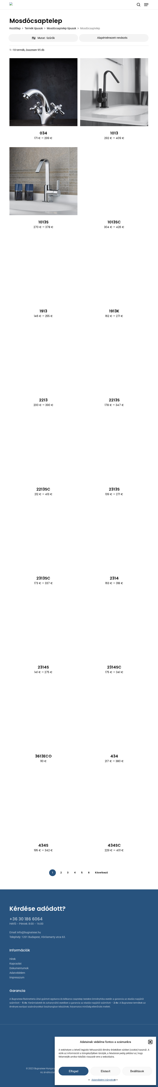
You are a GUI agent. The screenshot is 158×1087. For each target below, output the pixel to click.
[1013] (114, 92)
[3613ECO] (43, 715)
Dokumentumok (19, 968)
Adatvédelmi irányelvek (104, 1080)
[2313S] (114, 448)
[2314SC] (114, 626)
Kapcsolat (15, 963)
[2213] (43, 359)
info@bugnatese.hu (29, 932)
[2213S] (114, 359)
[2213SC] (43, 448)
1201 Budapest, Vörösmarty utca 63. (44, 937)
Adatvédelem (17, 972)
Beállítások (137, 1071)
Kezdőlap (15, 28)
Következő (101, 872)
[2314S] (43, 626)
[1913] (43, 270)
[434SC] (114, 804)
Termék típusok (34, 28)
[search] (138, 4)
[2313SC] (43, 537)
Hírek (12, 958)
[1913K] (114, 270)
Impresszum (16, 977)
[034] (43, 92)
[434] (114, 715)
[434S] (43, 804)
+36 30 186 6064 (26, 919)
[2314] (114, 537)
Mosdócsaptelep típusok (61, 28)
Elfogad (73, 1071)
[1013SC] (114, 181)
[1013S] (43, 181)
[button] (150, 1042)
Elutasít (105, 1071)
